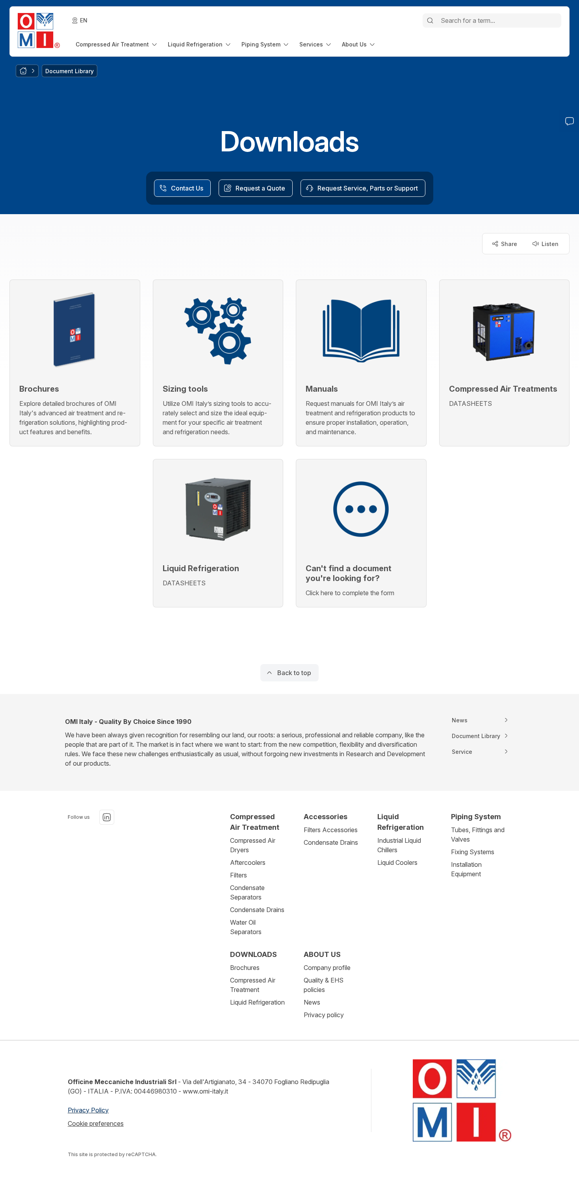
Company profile (327, 968)
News (312, 1002)
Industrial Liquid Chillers (399, 845)
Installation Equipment (466, 869)
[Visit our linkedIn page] (106, 817)
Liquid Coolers (397, 862)
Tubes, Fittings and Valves (478, 834)
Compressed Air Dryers (252, 845)
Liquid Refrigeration (257, 1002)
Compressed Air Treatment (252, 985)
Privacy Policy (88, 1110)
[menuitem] (117, 44)
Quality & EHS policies (323, 985)
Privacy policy (324, 1015)
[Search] (430, 20)
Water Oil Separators (246, 927)
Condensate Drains (257, 910)
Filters (238, 875)
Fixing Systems (472, 852)
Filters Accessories (331, 830)
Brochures (245, 968)
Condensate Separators (247, 892)
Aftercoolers (247, 862)
